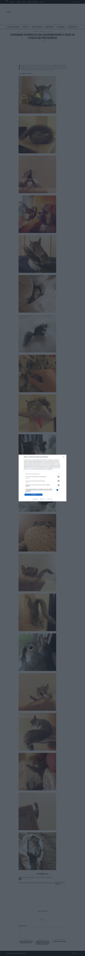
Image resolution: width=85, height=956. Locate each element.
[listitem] (42, 474)
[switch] (58, 476)
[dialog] (42, 478)
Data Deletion (35, 499)
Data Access (42, 499)
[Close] (64, 457)
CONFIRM (33, 494)
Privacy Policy (49, 499)
